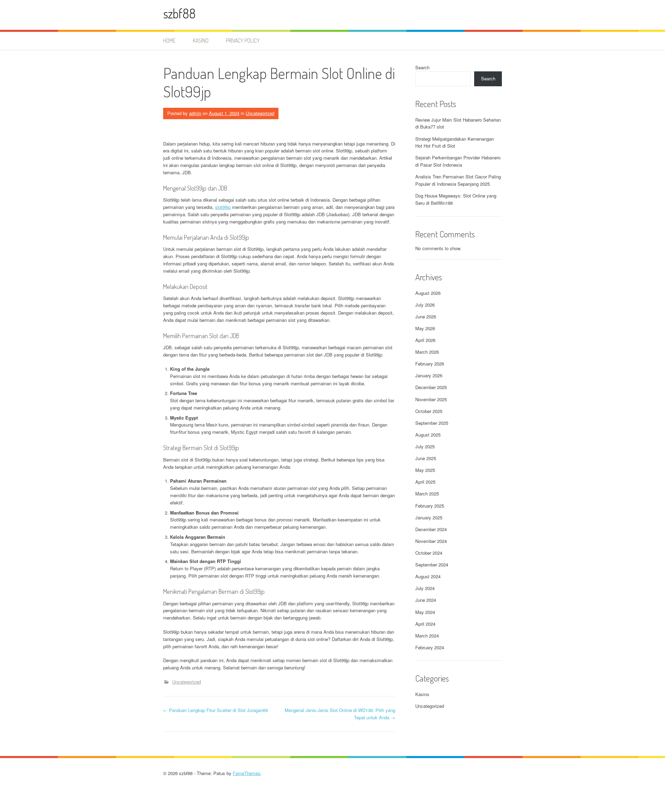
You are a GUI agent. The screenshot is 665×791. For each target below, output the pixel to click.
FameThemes (246, 773)
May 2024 (425, 612)
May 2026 (425, 328)
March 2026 (427, 352)
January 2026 (428, 375)
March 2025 (427, 493)
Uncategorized (260, 113)
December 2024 (431, 529)
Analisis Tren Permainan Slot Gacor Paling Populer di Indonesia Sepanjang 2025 (458, 180)
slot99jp (223, 207)
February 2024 (429, 647)
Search (422, 67)
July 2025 (425, 446)
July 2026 (425, 304)
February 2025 (429, 505)
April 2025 (425, 481)
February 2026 (429, 363)
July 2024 (425, 588)
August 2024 (428, 576)
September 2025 (431, 423)
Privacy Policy (243, 40)
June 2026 (425, 316)
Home (169, 40)
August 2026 (428, 293)
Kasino (201, 40)
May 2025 (425, 470)
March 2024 (427, 635)
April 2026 (425, 340)
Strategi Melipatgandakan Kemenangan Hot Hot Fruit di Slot (454, 142)
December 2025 (431, 387)
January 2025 (428, 517)
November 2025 (431, 399)
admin (195, 113)
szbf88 (179, 13)
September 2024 (431, 564)
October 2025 (428, 411)
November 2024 (431, 541)
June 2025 (425, 458)
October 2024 (428, 553)
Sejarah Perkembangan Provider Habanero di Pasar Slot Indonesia (457, 161)
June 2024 (425, 600)
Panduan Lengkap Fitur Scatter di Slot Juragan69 (215, 710)
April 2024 (425, 624)
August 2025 (428, 434)
